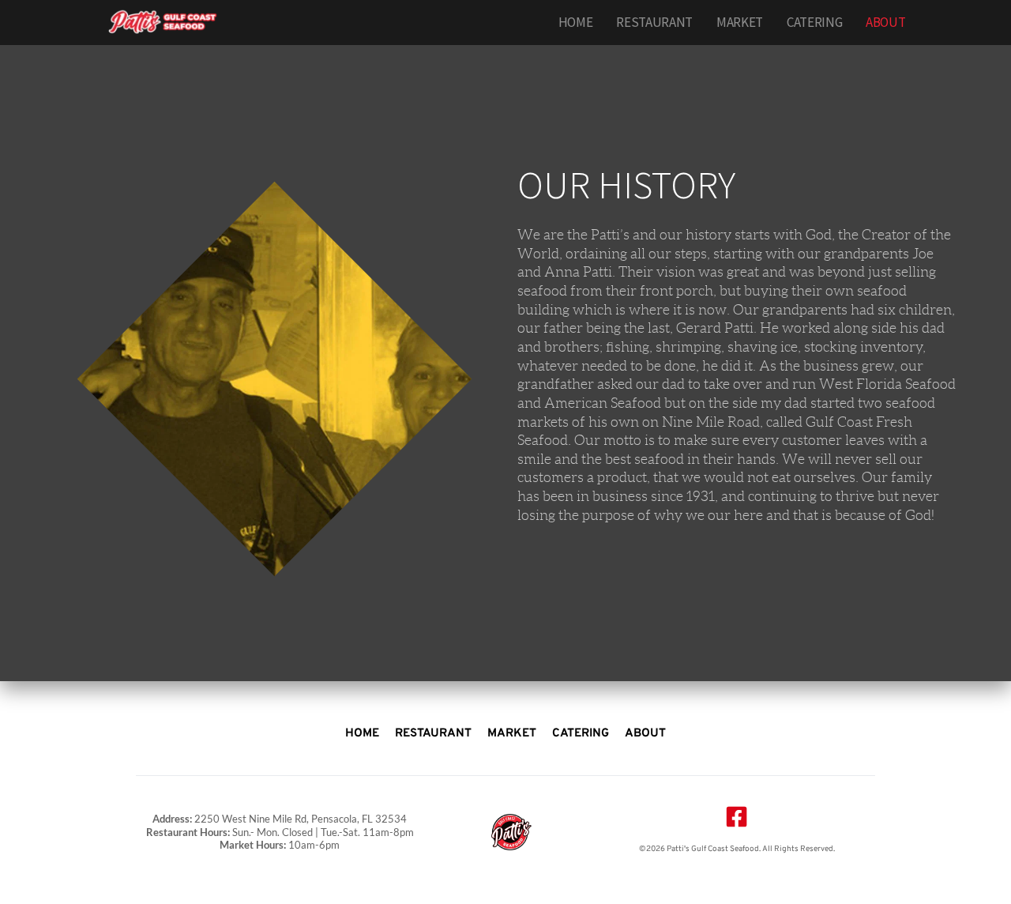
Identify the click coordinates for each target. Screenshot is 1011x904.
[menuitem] (575, 22)
